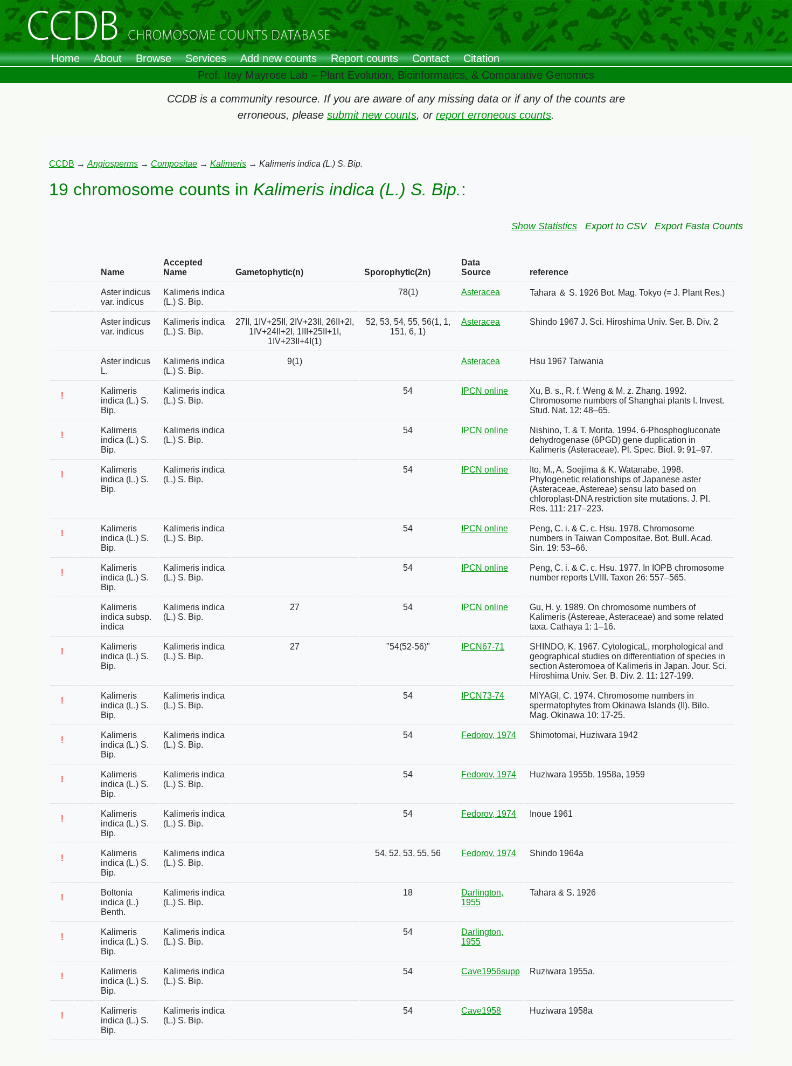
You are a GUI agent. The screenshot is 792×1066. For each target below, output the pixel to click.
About (108, 58)
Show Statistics (544, 226)
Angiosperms (112, 163)
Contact (430, 58)
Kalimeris (228, 163)
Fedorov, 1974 (488, 735)
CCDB (61, 163)
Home (65, 58)
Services (205, 58)
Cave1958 (481, 1010)
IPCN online (484, 390)
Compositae (174, 163)
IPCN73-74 (482, 695)
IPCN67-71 (482, 646)
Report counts (364, 58)
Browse (153, 58)
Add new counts (278, 58)
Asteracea (480, 292)
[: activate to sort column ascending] (62, 268)
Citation (481, 58)
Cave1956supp (490, 971)
